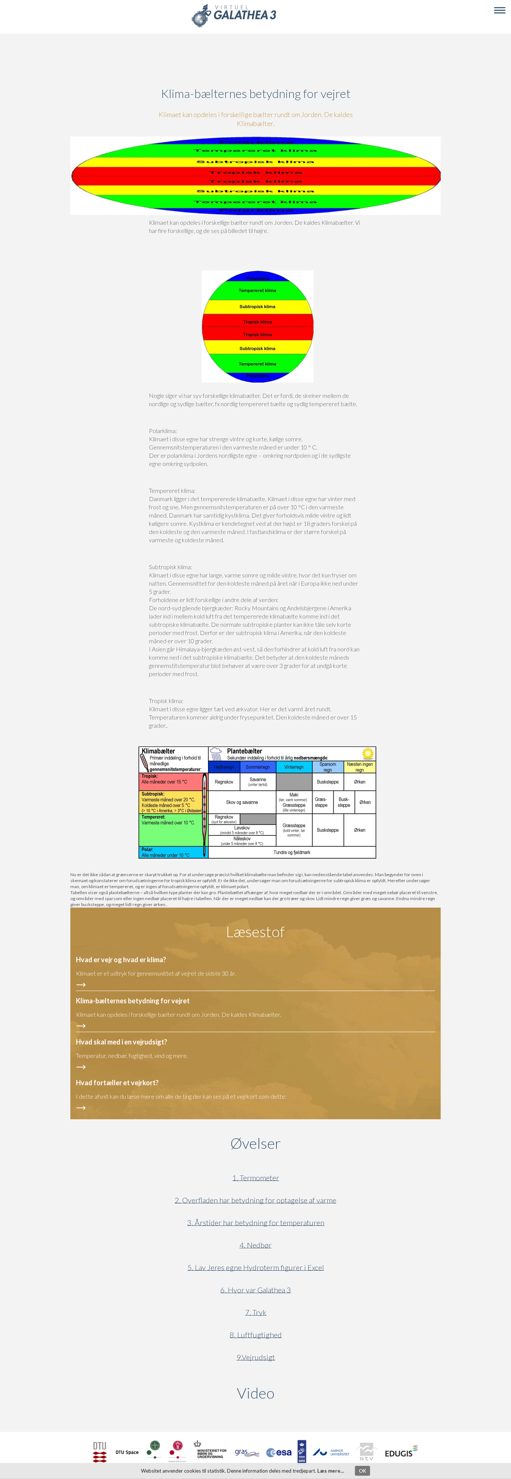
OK (362, 1471)
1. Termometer (255, 1178)
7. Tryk (255, 1312)
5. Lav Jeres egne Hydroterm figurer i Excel (255, 1267)
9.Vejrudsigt (255, 1357)
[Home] (233, 26)
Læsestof (255, 932)
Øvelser (255, 1143)
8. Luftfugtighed (256, 1335)
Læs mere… (330, 1471)
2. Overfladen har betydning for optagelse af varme (255, 1200)
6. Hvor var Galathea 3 (255, 1290)
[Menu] (499, 10)
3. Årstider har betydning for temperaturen (255, 1222)
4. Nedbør (255, 1245)
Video (291, 1393)
